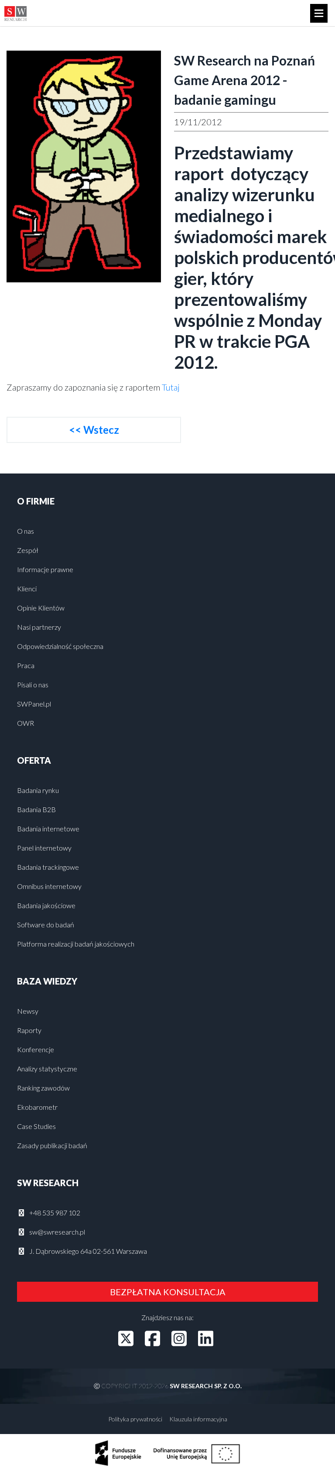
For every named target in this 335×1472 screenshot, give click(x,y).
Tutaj (171, 387)
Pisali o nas (32, 684)
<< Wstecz (94, 429)
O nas (25, 531)
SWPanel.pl (34, 704)
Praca (25, 665)
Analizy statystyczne (47, 1068)
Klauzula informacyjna (198, 1419)
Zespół (27, 550)
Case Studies (36, 1126)
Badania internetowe (48, 828)
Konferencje (35, 1049)
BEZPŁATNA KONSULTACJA (168, 1292)
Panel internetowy (44, 848)
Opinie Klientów (41, 608)
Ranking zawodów (43, 1088)
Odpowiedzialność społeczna (60, 646)
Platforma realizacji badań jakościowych (75, 944)
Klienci (27, 588)
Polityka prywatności (135, 1419)
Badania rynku (38, 790)
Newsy (27, 1011)
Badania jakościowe (46, 905)
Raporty (29, 1030)
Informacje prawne (45, 569)
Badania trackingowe (48, 867)
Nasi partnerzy (39, 627)
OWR (25, 723)
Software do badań (45, 924)
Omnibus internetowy (49, 886)
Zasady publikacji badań (52, 1145)
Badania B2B (36, 809)
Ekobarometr (37, 1107)
